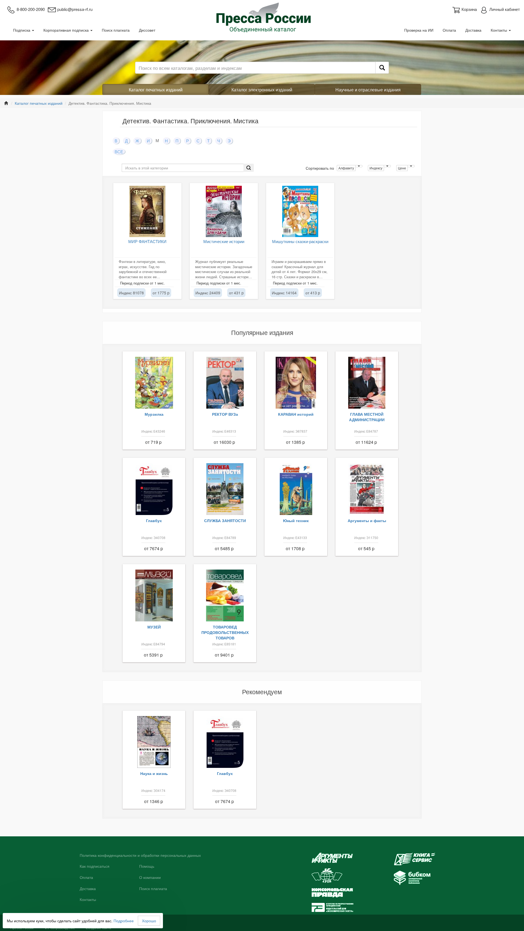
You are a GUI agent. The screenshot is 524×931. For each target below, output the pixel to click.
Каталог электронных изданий (261, 89)
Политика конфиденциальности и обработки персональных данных (140, 855)
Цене (402, 168)
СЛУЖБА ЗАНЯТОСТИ (225, 520)
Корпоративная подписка (66, 30)
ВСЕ (119, 151)
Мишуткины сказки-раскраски (300, 241)
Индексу (376, 168)
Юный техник (296, 520)
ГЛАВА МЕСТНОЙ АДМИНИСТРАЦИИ (367, 416)
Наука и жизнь (154, 773)
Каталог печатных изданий (156, 89)
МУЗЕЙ (154, 627)
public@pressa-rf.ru (75, 9)
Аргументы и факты (367, 520)
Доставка (473, 30)
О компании (150, 877)
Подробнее (124, 920)
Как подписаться (94, 866)
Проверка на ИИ (418, 30)
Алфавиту (346, 168)
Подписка (22, 30)
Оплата (449, 30)
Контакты (499, 30)
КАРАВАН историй (296, 414)
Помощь (146, 866)
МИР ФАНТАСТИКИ (147, 241)
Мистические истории (223, 241)
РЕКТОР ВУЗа (225, 414)
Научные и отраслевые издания (368, 89)
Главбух (154, 520)
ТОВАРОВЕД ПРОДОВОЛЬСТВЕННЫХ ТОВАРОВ (225, 632)
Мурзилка (154, 414)
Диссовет (147, 30)
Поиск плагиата (116, 30)
